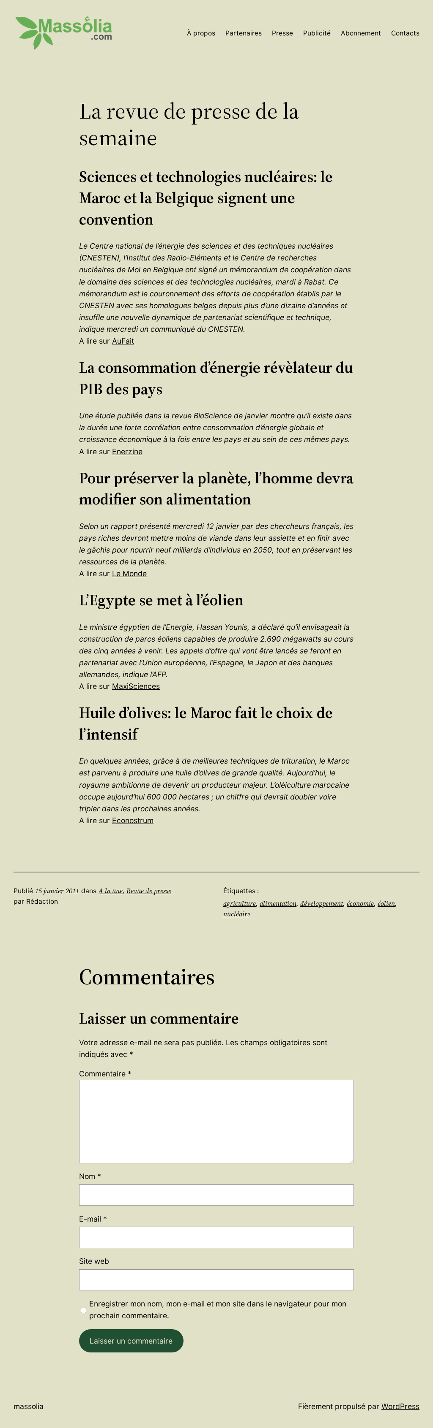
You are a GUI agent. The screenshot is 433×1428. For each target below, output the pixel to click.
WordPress (400, 1406)
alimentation (278, 903)
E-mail (93, 1218)
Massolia (29, 1406)
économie (360, 903)
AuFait (123, 340)
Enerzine (127, 451)
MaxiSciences (136, 686)
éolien (386, 903)
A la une (111, 890)
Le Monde (129, 573)
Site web (94, 1261)
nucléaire (236, 914)
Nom (90, 1176)
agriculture (239, 903)
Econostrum (132, 820)
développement (321, 903)
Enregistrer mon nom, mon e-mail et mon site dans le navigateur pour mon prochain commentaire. (217, 1309)
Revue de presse (148, 890)
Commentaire (105, 1073)
